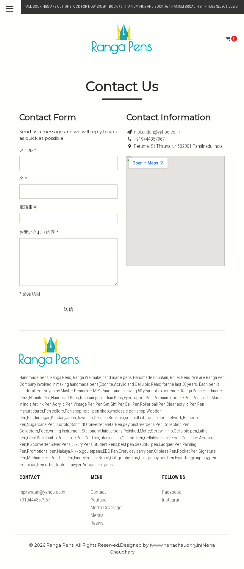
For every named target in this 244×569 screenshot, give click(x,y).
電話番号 (28, 207)
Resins (97, 523)
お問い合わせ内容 (38, 232)
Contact (98, 492)
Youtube (99, 500)
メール (27, 150)
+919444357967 (149, 139)
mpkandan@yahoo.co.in (157, 132)
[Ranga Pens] (122, 39)
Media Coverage (106, 507)
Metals (97, 515)
